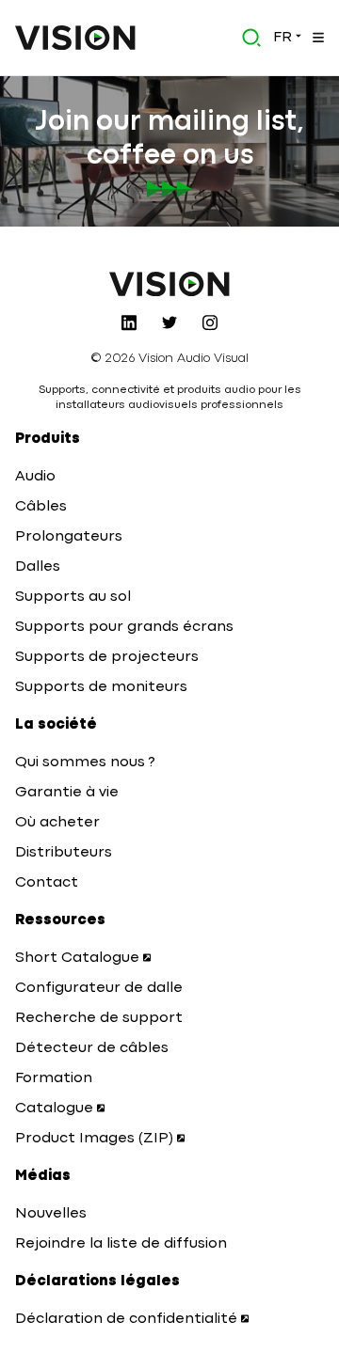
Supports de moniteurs (101, 687)
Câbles (41, 506)
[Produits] (316, 37)
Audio (35, 476)
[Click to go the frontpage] (75, 37)
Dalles (37, 567)
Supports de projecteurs (107, 657)
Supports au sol (73, 597)
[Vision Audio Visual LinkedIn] (129, 322)
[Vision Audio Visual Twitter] (169, 322)
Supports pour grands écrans (124, 627)
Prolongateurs (68, 536)
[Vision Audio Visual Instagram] (210, 322)
